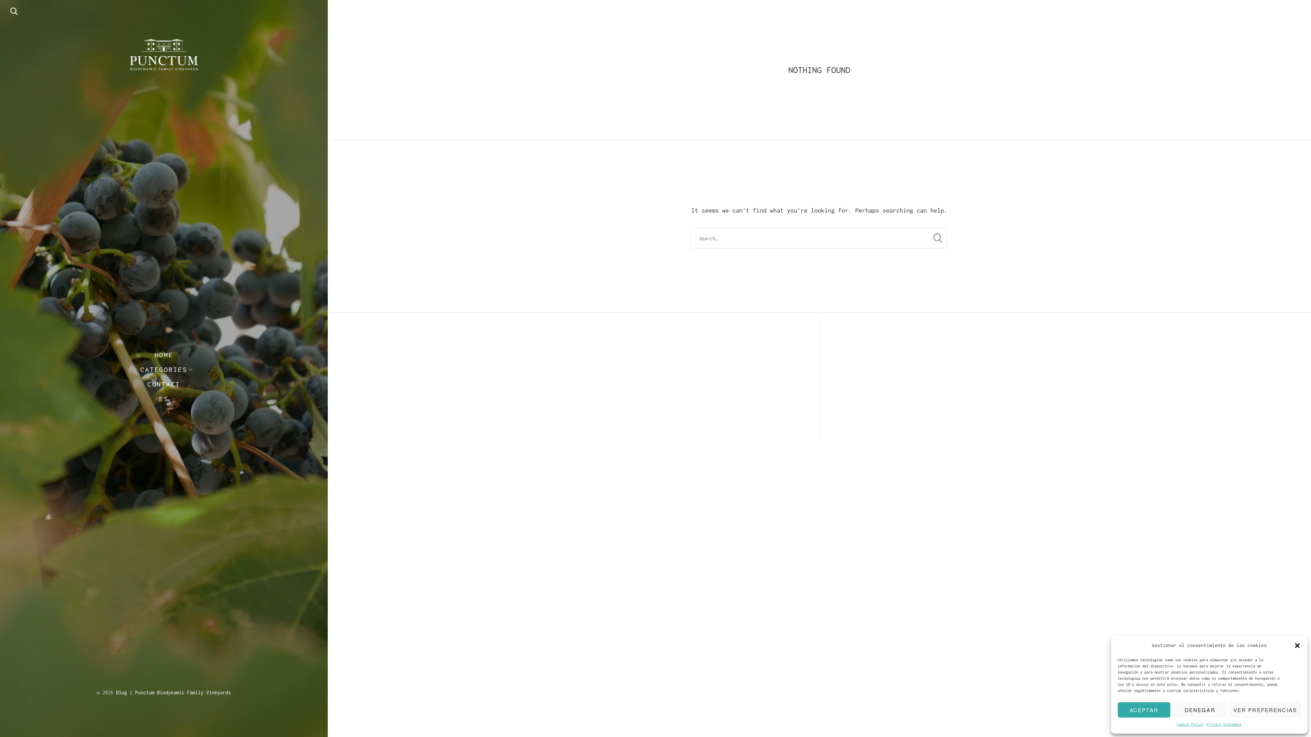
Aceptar (1144, 709)
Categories (163, 369)
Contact (163, 384)
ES (164, 399)
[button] (1297, 645)
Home (164, 355)
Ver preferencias (1265, 709)
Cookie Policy (1190, 724)
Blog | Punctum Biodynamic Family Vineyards (173, 692)
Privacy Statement (1224, 724)
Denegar (1200, 709)
